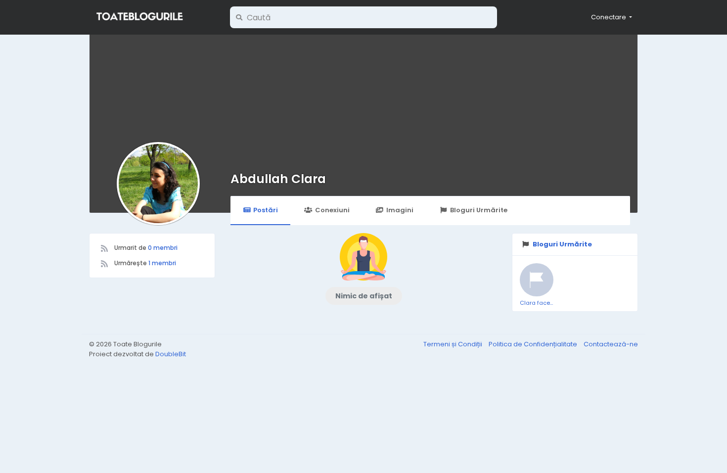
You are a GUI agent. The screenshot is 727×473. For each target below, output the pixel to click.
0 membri (163, 247)
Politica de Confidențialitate (534, 344)
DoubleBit (170, 354)
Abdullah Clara (278, 179)
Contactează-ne (611, 344)
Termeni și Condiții (453, 344)
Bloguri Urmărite (478, 210)
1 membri (162, 263)
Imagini (399, 210)
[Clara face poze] (536, 280)
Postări (265, 210)
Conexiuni (332, 210)
